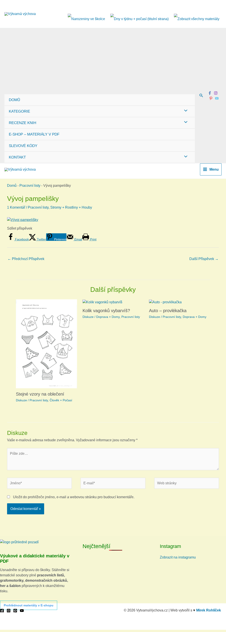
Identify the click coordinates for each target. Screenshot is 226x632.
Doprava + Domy (108, 317)
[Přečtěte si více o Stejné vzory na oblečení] (46, 343)
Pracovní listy (29, 185)
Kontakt (17, 157)
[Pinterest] (211, 98)
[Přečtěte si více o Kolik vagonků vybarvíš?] (102, 302)
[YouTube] (22, 611)
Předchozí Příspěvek (26, 259)
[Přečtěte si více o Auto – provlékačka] (165, 302)
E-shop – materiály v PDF (34, 134)
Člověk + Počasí (61, 400)
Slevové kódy (23, 146)
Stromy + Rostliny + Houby (71, 207)
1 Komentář (16, 207)
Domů (14, 100)
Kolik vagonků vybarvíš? (106, 310)
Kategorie (19, 111)
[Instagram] (216, 93)
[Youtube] (217, 98)
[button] (201, 95)
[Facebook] (210, 93)
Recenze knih (22, 123)
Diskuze (21, 400)
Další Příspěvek (203, 259)
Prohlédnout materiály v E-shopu (28, 605)
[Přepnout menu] (184, 111)
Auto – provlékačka (167, 310)
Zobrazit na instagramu (178, 557)
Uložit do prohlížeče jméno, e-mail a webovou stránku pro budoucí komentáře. (73, 497)
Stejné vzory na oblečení (40, 394)
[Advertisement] (99, 61)
